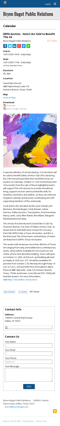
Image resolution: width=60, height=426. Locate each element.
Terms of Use (41, 421)
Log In (48, 4)
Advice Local (8, 421)
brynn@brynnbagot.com (16, 406)
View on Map (9, 97)
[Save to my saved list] (28, 47)
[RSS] (55, 411)
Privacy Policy (28, 421)
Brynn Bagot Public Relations (28, 13)
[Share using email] (24, 47)
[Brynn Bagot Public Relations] (6, 327)
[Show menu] (54, 4)
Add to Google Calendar (16, 109)
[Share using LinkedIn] (14, 47)
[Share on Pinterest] (53, 117)
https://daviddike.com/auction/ (22, 279)
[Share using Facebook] (5, 47)
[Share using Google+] (19, 47)
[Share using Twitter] (10, 47)
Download (10, 105)
